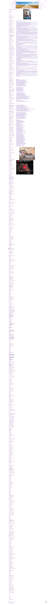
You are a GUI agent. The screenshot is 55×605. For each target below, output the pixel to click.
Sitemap (13, 602)
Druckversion (11, 602)
